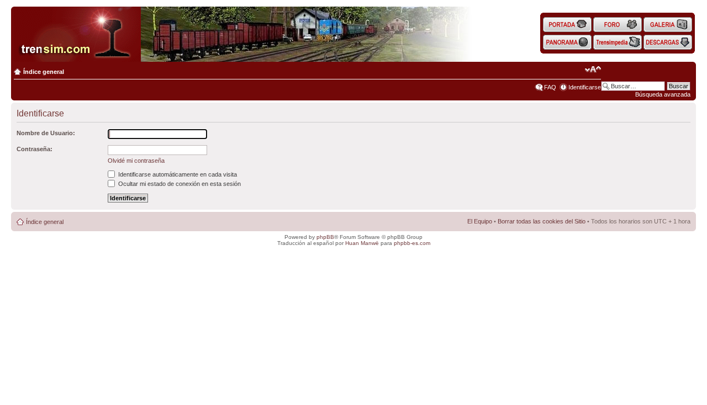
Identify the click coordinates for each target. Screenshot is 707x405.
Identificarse (584, 87)
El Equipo (479, 221)
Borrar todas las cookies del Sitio (541, 221)
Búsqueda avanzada (662, 94)
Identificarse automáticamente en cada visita (177, 174)
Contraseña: (34, 149)
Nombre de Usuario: (46, 133)
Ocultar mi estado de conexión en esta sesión (179, 183)
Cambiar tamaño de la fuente (593, 69)
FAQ (550, 87)
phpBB (325, 237)
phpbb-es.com (412, 243)
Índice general (43, 71)
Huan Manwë (362, 243)
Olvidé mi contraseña (136, 160)
